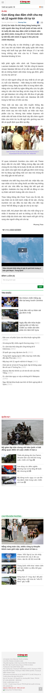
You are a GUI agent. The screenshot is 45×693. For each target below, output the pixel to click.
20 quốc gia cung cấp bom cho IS (15, 352)
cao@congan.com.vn (13, 682)
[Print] (42, 22)
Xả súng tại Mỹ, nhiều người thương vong (18, 343)
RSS (41, 7)
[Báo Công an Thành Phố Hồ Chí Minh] (25, 2)
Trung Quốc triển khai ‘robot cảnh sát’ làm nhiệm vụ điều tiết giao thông (30, 568)
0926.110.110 (12, 688)
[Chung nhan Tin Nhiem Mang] (12, 690)
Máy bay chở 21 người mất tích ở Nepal (17, 361)
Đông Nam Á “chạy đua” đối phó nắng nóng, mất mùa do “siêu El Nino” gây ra (29, 579)
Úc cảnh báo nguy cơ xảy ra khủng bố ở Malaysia (21, 376)
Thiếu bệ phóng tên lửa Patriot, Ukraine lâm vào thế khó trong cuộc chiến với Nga (29, 457)
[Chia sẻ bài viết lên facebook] (38, 22)
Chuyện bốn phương (12, 516)
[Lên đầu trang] (40, 689)
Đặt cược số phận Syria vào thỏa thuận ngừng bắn (21, 337)
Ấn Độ (12, 230)
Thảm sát (18, 230)
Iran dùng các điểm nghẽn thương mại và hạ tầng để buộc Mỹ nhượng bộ (29, 468)
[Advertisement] (22, 401)
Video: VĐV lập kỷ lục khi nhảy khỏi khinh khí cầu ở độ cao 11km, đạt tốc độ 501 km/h (29, 557)
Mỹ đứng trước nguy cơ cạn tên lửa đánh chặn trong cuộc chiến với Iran (29, 480)
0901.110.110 (21, 688)
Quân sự (6, 417)
